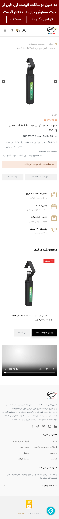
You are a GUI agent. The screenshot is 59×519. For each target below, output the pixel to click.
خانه (55, 441)
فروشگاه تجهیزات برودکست (45, 447)
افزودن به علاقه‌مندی (40, 177)
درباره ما (53, 453)
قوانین (54, 459)
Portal (21, 514)
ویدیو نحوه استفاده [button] (44, 332)
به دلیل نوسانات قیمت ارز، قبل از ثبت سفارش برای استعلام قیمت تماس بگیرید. (29, 12)
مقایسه (11, 177)
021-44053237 (16, 19)
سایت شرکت (23, 459)
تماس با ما (24, 447)
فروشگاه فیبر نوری (21, 441)
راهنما (26, 453)
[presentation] (55, 81)
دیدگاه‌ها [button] (22, 332)
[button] (24, 30)
